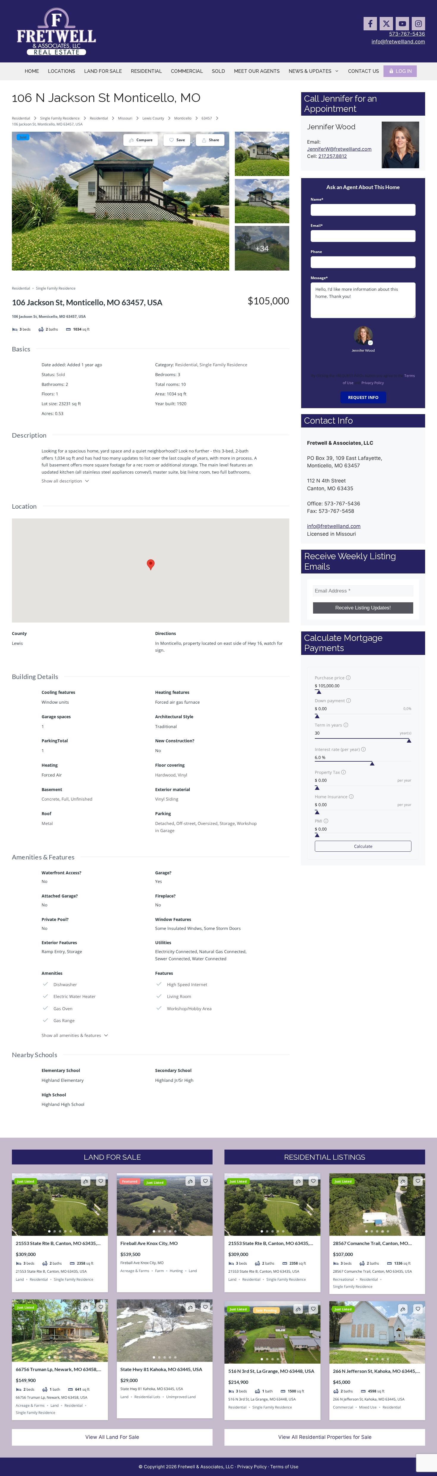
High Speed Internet (187, 984)
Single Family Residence (60, 118)
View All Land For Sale (112, 1437)
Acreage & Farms (134, 1270)
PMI (318, 821)
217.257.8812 (332, 156)
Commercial (187, 71)
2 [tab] (54, 1231)
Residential (146, 71)
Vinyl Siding (166, 799)
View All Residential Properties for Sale (325, 1437)
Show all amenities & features (71, 1035)
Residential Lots (147, 1396)
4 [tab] (65, 1231)
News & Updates (310, 71)
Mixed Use (368, 1407)
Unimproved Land (181, 1396)
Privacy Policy (372, 382)
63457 (207, 118)
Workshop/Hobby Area (189, 1008)
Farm (159, 1270)
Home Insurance (331, 796)
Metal (47, 823)
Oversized (208, 823)
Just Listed (25, 1181)
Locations (61, 71)
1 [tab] (49, 1231)
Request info (363, 397)
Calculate (363, 846)
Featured (129, 1181)
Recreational (343, 1279)
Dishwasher (65, 984)
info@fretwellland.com (398, 42)
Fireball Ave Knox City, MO (149, 1243)
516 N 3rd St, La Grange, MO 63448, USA (271, 1371)
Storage (227, 823)
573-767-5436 (407, 34)
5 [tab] (70, 1231)
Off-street (186, 823)
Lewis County (153, 118)
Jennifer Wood (363, 350)
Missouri (125, 118)
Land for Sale (103, 71)
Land (20, 1279)
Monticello (182, 118)
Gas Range (64, 1020)
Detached (164, 823)
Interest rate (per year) (337, 749)
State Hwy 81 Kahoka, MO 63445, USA (161, 1369)
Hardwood (165, 775)
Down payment (330, 700)
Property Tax (327, 772)
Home (32, 71)
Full (65, 799)
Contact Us (363, 71)
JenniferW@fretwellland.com (339, 149)
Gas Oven (63, 1008)
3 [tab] (60, 1231)
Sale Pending (266, 1310)
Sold (218, 71)
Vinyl (182, 775)
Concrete (50, 799)
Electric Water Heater (75, 996)
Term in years (328, 725)
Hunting (176, 1270)
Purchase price (330, 677)
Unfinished (81, 799)
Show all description (62, 480)
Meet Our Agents (257, 71)
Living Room (179, 996)
